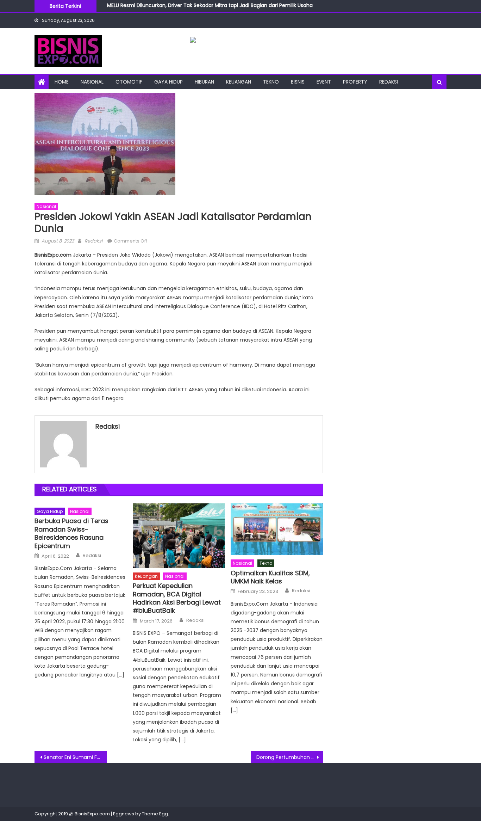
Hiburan (204, 81)
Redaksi (388, 81)
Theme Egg (155, 813)
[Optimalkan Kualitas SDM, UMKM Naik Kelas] (277, 529)
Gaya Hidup (168, 81)
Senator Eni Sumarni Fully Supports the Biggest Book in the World (75, 757)
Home (62, 81)
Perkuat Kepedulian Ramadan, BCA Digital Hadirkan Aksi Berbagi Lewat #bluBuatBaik (177, 598)
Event (324, 81)
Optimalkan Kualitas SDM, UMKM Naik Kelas (270, 577)
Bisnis (298, 81)
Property (355, 81)
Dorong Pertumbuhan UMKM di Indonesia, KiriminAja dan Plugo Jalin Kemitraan (289, 757)
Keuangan (238, 81)
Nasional (92, 81)
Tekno (271, 81)
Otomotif (128, 81)
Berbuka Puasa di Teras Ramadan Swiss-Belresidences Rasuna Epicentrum (71, 533)
